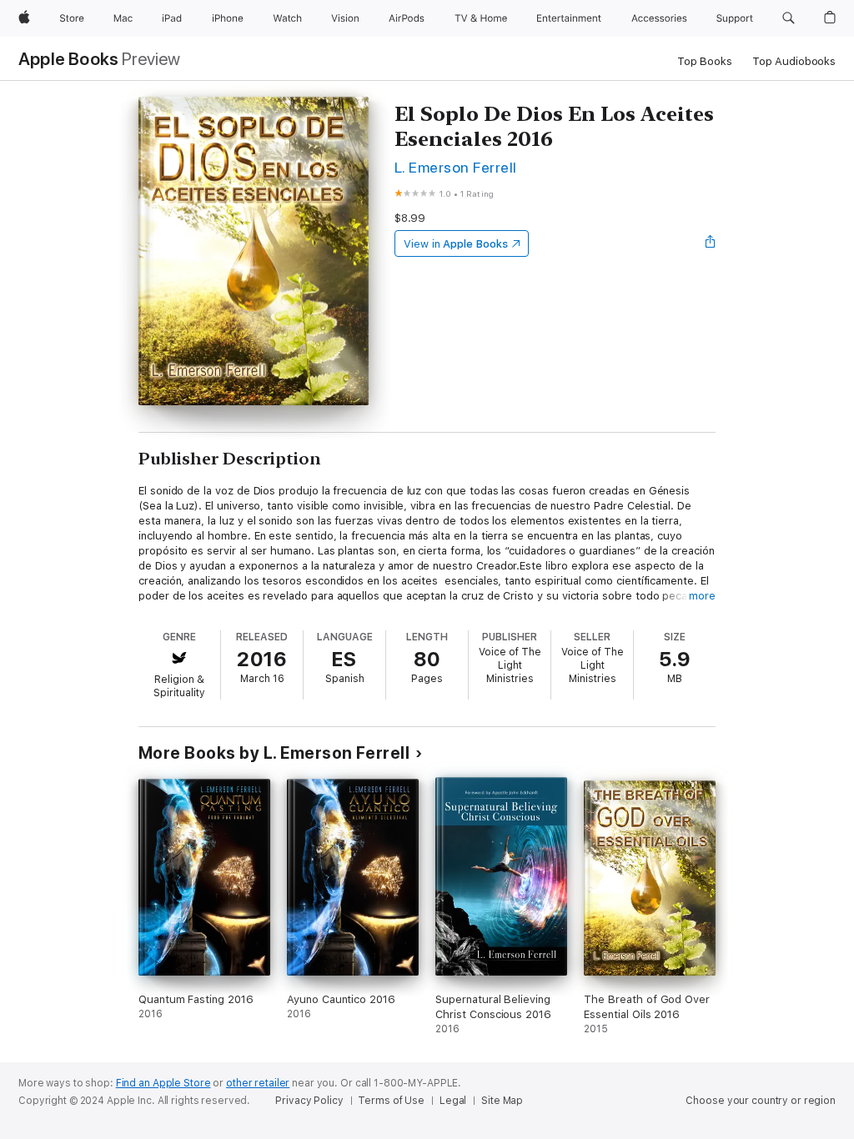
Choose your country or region (761, 1100)
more (702, 596)
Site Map (502, 1100)
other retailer (257, 1083)
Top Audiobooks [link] (794, 61)
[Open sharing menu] (710, 243)
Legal (453, 1100)
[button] (788, 18)
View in (456, 244)
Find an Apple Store (163, 1083)
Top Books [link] (704, 61)
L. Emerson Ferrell (455, 167)
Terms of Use (391, 1100)
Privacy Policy (309, 1100)
